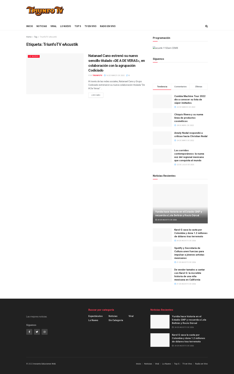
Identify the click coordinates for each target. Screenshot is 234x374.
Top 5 (77, 26)
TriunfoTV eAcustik (48, 37)
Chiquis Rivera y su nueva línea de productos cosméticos (188, 118)
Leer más (95, 95)
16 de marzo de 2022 (115, 75)
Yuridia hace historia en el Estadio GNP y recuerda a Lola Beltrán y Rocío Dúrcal (189, 320)
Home (29, 37)
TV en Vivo (90, 26)
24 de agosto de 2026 (167, 220)
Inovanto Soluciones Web (44, 364)
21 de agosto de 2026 (186, 262)
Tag (35, 37)
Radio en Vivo (108, 26)
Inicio (29, 26)
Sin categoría (116, 320)
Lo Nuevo (65, 26)
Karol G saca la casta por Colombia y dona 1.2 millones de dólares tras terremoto (190, 233)
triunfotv (97, 75)
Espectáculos (95, 316)
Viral (53, 26)
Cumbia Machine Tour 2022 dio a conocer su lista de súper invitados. (190, 99)
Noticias (41, 26)
